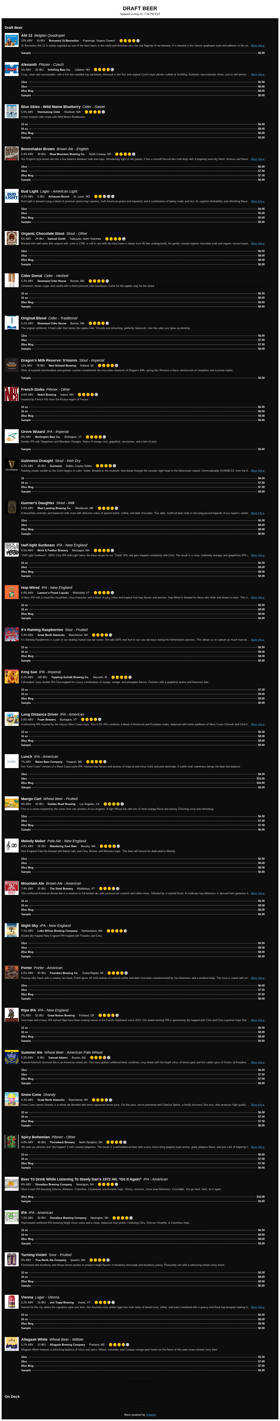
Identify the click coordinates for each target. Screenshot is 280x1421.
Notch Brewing (47, 394)
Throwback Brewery (62, 1142)
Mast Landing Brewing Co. (54, 508)
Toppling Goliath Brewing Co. (70, 677)
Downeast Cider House (52, 281)
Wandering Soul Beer (63, 846)
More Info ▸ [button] (258, 45)
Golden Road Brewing (61, 804)
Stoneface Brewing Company (53, 1184)
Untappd (151, 1414)
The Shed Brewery (61, 888)
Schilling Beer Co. (59, 69)
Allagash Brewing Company (67, 1344)
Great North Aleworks (51, 635)
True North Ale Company (50, 1260)
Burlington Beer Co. (47, 436)
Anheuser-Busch (58, 196)
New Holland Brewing (62, 365)
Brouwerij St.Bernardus (64, 40)
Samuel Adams (58, 1057)
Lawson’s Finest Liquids (53, 592)
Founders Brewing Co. (64, 973)
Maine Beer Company (48, 761)
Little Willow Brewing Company (57, 930)
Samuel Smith (57, 238)
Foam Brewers (47, 719)
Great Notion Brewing (61, 1015)
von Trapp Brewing (62, 1302)
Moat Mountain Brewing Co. (67, 154)
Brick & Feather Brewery (53, 550)
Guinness (56, 466)
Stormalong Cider (49, 111)
